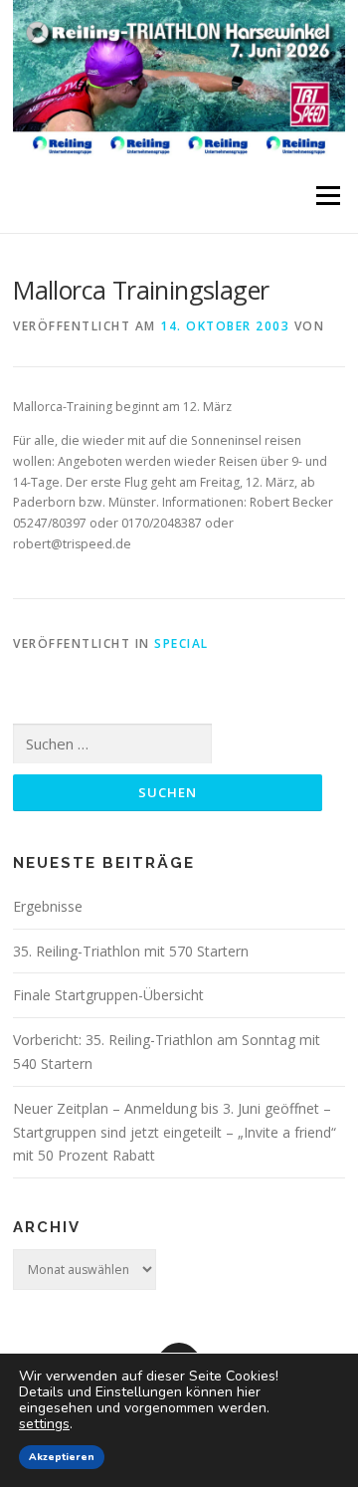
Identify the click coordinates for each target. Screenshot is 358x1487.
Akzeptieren (61, 1457)
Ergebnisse (48, 906)
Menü (326, 195)
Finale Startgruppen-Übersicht (108, 994)
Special (181, 643)
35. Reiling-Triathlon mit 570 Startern (131, 951)
